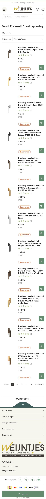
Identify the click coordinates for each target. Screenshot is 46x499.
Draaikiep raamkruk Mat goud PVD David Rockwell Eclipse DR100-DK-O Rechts (31, 77)
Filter (25, 494)
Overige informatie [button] (9, 423)
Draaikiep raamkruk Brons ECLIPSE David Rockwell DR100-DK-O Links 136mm (29, 160)
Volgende (38, 384)
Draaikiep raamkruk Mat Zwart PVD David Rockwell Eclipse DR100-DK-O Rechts (29, 132)
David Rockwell (23, 399)
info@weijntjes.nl (9, 470)
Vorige (6, 384)
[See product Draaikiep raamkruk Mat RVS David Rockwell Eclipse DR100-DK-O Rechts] (9, 109)
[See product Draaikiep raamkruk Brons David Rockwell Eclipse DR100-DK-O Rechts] (9, 53)
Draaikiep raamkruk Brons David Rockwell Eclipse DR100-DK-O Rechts (31, 49)
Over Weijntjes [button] (8, 417)
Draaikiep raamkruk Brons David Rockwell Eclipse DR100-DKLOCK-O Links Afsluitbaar (31, 328)
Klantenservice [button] (8, 429)
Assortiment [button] (7, 411)
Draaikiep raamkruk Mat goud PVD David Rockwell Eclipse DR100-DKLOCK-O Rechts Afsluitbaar (31, 299)
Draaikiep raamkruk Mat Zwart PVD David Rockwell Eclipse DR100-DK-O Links (29, 243)
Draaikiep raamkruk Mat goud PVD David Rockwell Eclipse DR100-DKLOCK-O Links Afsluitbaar (31, 357)
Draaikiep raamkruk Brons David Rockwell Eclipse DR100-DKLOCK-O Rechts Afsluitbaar (31, 270)
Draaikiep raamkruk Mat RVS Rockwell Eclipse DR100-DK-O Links (30, 215)
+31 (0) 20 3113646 (10, 466)
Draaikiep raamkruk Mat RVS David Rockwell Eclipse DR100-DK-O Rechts (31, 105)
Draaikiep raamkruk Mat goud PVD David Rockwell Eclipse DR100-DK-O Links (31, 187)
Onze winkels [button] (7, 435)
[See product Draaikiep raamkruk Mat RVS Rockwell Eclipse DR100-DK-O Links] (9, 219)
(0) (31, 55)
